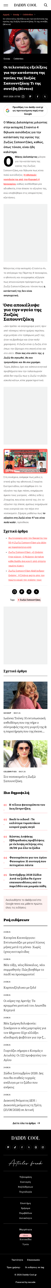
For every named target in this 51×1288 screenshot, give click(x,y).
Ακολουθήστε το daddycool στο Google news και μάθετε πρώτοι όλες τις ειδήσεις (24, 903)
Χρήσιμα (25, 1208)
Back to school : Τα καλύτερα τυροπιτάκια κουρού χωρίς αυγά (24, 823)
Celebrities (28, 14)
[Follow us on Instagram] (42, 1147)
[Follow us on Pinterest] (8, 1147)
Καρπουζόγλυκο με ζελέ (20, 987)
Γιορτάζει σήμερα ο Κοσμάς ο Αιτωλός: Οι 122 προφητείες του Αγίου (25, 1055)
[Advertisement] (25, 232)
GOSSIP (7, 713)
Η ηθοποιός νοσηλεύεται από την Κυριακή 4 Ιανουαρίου (22, 179)
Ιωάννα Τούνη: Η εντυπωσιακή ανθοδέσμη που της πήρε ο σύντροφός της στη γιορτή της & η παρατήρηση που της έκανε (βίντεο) (25, 727)
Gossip (16, 14)
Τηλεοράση (25, 1176)
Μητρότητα (25, 1229)
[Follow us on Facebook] (22, 1147)
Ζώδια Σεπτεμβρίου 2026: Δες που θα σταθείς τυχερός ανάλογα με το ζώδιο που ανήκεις (23, 1080)
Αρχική (6, 14)
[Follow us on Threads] (35, 1147)
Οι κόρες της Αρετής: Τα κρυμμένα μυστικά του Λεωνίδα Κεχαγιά (25, 1005)
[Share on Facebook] (37, 96)
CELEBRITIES (10, 772)
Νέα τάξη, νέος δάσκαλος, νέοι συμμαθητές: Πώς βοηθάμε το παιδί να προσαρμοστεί (24, 969)
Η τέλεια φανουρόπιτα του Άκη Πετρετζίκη (27, 806)
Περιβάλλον (25, 1212)
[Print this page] (22, 96)
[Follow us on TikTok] (15, 1147)
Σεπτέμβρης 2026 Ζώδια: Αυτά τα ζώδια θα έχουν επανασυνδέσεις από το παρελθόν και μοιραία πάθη (27, 880)
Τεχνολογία (25, 1191)
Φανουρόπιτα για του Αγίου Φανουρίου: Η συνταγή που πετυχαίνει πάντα (28, 861)
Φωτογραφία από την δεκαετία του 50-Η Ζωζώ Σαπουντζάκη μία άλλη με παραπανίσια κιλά (27, 543)
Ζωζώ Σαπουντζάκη (30, 600)
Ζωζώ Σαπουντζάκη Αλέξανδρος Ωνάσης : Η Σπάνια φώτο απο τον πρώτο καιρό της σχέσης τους (26, 575)
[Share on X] (44, 96)
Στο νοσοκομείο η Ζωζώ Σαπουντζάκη (20, 778)
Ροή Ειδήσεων (25, 1186)
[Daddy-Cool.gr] (25, 5)
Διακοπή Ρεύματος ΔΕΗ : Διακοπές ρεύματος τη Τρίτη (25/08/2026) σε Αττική (22, 1105)
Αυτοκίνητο (25, 1217)
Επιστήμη (25, 1203)
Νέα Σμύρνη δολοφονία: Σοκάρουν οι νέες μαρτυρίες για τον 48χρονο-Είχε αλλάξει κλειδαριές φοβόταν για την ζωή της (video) (25, 1032)
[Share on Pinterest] (30, 96)
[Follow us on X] (28, 1147)
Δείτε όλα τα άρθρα (24, 1123)
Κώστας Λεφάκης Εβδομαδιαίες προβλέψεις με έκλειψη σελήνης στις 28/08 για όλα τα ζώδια (26, 842)
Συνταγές (25, 1181)
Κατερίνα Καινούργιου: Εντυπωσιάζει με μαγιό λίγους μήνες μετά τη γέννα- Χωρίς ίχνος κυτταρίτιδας (24, 944)
